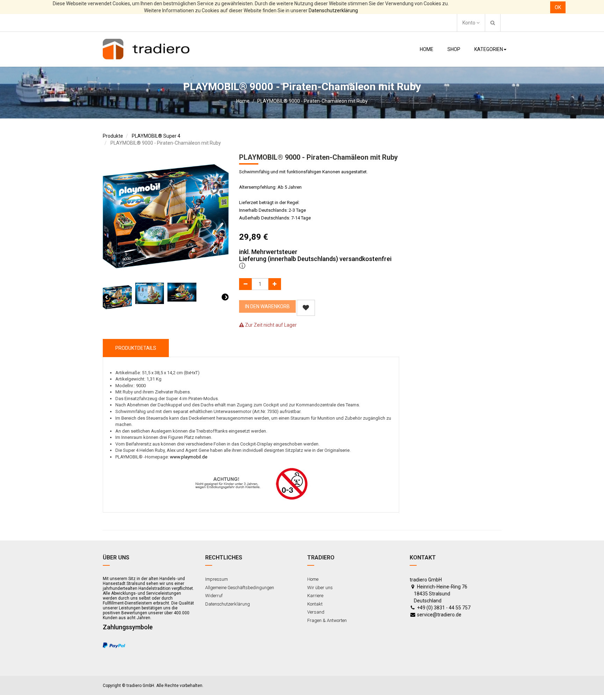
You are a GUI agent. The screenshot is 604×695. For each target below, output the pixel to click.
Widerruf (214, 595)
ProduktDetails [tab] (135, 348)
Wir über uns (320, 587)
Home (243, 101)
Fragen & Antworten (327, 620)
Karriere (315, 595)
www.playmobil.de (188, 456)
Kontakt (315, 604)
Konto (469, 23)
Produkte (113, 136)
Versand (315, 612)
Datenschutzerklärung (333, 10)
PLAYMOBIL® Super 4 (156, 136)
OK (558, 7)
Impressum (216, 579)
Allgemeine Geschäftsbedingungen (239, 587)
